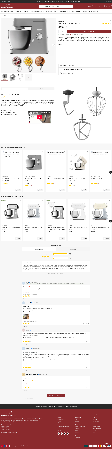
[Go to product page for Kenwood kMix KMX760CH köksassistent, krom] (11, 211)
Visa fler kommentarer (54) (56, 395)
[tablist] (27, 88)
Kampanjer (79, 11)
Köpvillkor (95, 419)
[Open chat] (106, 443)
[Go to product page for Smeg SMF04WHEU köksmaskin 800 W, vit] (33, 211)
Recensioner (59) (39, 249)
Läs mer (60, 44)
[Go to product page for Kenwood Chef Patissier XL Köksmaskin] (100, 162)
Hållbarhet (60, 423)
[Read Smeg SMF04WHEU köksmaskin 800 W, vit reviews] (26, 234)
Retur (94, 432)
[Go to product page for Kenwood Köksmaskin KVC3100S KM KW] (56, 162)
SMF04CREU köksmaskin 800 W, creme (100, 228)
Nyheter (85, 11)
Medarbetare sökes (62, 419)
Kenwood (61, 21)
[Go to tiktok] (68, 433)
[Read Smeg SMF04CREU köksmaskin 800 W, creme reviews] (92, 234)
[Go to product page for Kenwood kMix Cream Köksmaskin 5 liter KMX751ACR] (78, 162)
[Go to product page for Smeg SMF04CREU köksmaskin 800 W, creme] (100, 211)
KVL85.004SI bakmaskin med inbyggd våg (10, 180)
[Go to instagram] (62, 433)
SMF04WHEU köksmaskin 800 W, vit (33, 228)
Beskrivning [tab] (15, 88)
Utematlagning (47, 11)
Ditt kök (59, 417)
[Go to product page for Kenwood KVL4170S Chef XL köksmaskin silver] (33, 162)
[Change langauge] (2, 446)
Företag (8, 1)
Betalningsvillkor (96, 423)
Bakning (26, 11)
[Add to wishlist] (110, 21)
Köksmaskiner (4, 11)
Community (73, 249)
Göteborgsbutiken (97, 428)
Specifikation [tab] (41, 88)
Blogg (59, 424)
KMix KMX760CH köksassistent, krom (11, 228)
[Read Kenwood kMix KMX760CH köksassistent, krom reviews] (4, 234)
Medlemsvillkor (96, 426)
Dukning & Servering (36, 11)
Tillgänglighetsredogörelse (63, 426)
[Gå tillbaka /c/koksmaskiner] (1, 15)
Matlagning (18, 11)
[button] (106, 23)
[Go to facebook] (65, 433)
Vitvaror (55, 11)
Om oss (59, 421)
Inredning (62, 11)
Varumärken (72, 11)
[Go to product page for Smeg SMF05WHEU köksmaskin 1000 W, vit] (78, 211)
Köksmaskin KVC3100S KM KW (55, 179)
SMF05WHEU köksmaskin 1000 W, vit (78, 228)
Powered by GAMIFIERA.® (27, 398)
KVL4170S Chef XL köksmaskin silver (33, 180)
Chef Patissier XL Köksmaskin (99, 179)
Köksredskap (78, 423)
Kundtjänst (108, 1)
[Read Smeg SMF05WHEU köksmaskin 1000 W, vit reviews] (70, 234)
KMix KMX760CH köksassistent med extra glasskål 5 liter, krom (56, 228)
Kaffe (11, 11)
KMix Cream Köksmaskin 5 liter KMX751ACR (78, 180)
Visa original (26, 292)
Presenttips (3, 1)
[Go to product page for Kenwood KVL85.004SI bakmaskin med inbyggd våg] (11, 162)
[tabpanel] (27, 108)
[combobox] (56, 6)
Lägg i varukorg (90, 31)
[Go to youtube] (59, 433)
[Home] (7, 6)
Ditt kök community (93, 11)
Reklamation (95, 434)
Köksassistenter (17, 15)
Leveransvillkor (96, 421)
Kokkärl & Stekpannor (80, 426)
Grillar (76, 430)
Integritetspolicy (96, 424)
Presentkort (77, 435)
